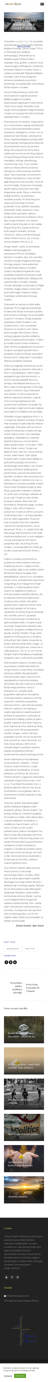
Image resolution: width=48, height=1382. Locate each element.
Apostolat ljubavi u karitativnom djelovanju (20, 1164)
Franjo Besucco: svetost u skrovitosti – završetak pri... (22, 1035)
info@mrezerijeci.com (17, 1295)
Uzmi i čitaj (30, 949)
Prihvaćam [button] (20, 1376)
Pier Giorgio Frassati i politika (23, 1134)
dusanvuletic (13, 949)
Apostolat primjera (17, 1196)
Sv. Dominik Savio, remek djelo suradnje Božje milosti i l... (24, 1066)
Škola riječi (24, 47)
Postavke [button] (8, 1376)
